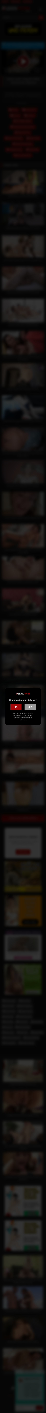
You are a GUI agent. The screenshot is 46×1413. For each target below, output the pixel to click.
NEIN (30, 707)
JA (16, 707)
